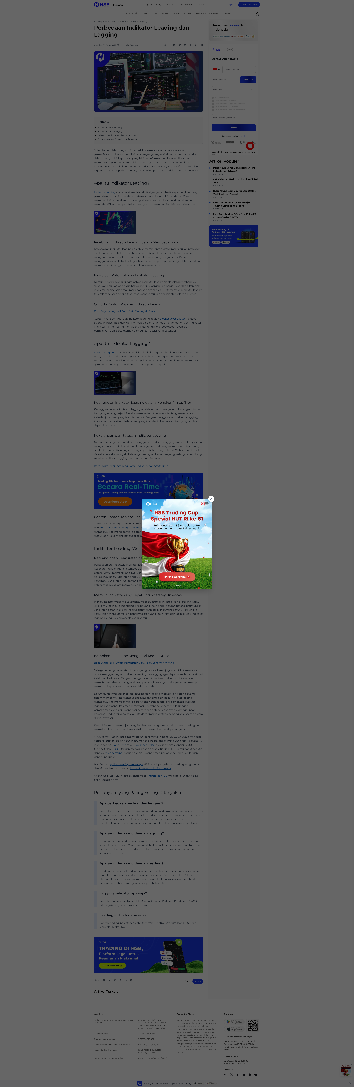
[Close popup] (211, 499)
